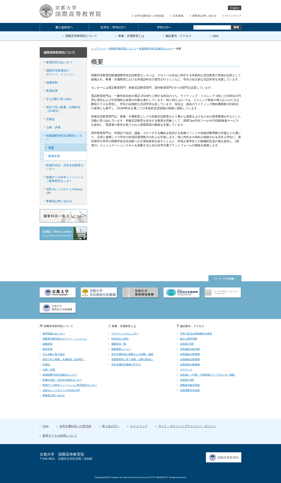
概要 (51, 147)
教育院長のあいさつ (59, 62)
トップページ (98, 48)
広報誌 (50, 119)
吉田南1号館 (187, 343)
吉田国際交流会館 (190, 390)
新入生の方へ (110, 426)
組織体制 (52, 82)
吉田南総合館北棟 (190, 349)
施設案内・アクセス (178, 36)
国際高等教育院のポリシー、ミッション (60, 72)
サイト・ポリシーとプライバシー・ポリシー (187, 426)
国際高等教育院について (81, 36)
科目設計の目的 (120, 338)
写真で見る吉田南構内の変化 (196, 333)
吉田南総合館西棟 (190, 359)
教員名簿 (52, 90)
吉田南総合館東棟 (190, 354)
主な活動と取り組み (59, 99)
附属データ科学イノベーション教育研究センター (65, 179)
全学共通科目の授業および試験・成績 (132, 354)
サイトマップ (233, 15)
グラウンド (186, 369)
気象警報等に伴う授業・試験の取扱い (132, 359)
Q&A (215, 36)
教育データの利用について (60, 435)
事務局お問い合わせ (204, 15)
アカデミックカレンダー (124, 333)
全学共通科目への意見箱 (149, 15)
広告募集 (178, 15)
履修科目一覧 (118, 343)
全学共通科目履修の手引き (126, 364)
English (234, 7)
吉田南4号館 (187, 380)
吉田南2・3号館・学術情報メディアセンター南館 (207, 374)
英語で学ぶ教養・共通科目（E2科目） (63, 109)
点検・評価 (53, 127)
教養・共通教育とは (131, 36)
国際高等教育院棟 (190, 385)
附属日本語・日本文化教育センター (65, 167)
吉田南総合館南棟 (190, 364)
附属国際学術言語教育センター (64, 137)
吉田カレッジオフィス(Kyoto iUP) (64, 191)
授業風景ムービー (121, 349)
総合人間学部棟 (188, 338)
